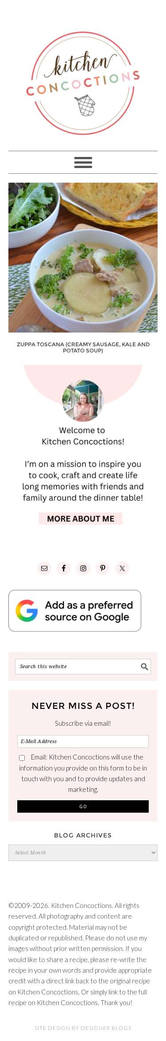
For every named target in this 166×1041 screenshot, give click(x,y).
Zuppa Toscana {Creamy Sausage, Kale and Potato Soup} (83, 347)
